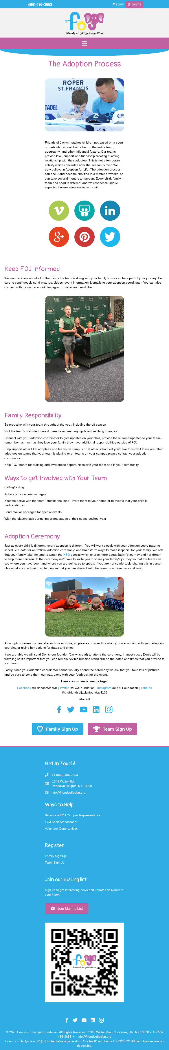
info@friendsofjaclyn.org (94, 1036)
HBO (66, 554)
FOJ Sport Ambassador (61, 822)
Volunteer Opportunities (61, 828)
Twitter (64, 688)
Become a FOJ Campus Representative (72, 815)
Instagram (104, 688)
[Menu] (84, 43)
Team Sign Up (54, 862)
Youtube (146, 688)
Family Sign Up (55, 856)
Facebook (24, 688)
